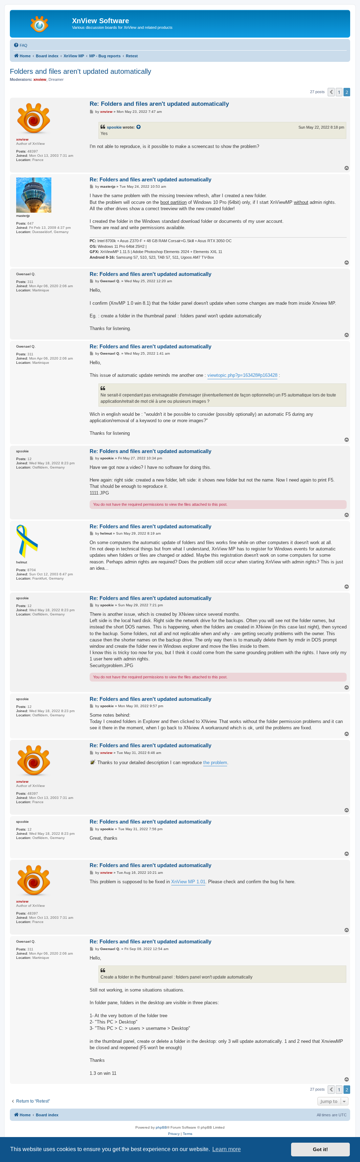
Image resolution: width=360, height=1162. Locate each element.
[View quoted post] (139, 127)
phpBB (161, 1127)
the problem (215, 762)
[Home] (42, 23)
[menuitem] (20, 45)
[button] (331, 92)
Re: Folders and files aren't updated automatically (159, 104)
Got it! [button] (320, 1149)
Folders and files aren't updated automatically (80, 71)
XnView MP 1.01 (188, 881)
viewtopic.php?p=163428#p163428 (242, 375)
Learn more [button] (226, 1149)
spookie (114, 127)
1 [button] (339, 92)
